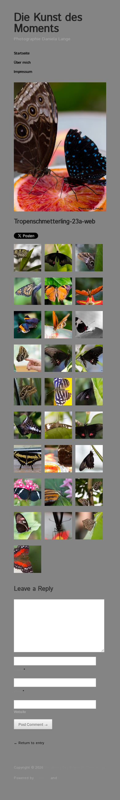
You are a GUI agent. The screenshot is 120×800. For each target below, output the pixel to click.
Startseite (22, 53)
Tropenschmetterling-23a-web (54, 221)
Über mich (22, 63)
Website (20, 711)
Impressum (23, 72)
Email (19, 690)
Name (19, 669)
